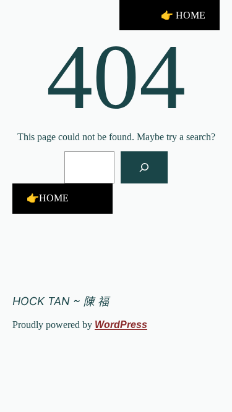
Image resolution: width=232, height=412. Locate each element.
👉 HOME (183, 15)
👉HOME (48, 198)
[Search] (144, 167)
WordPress (121, 324)
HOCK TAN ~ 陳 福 (60, 301)
